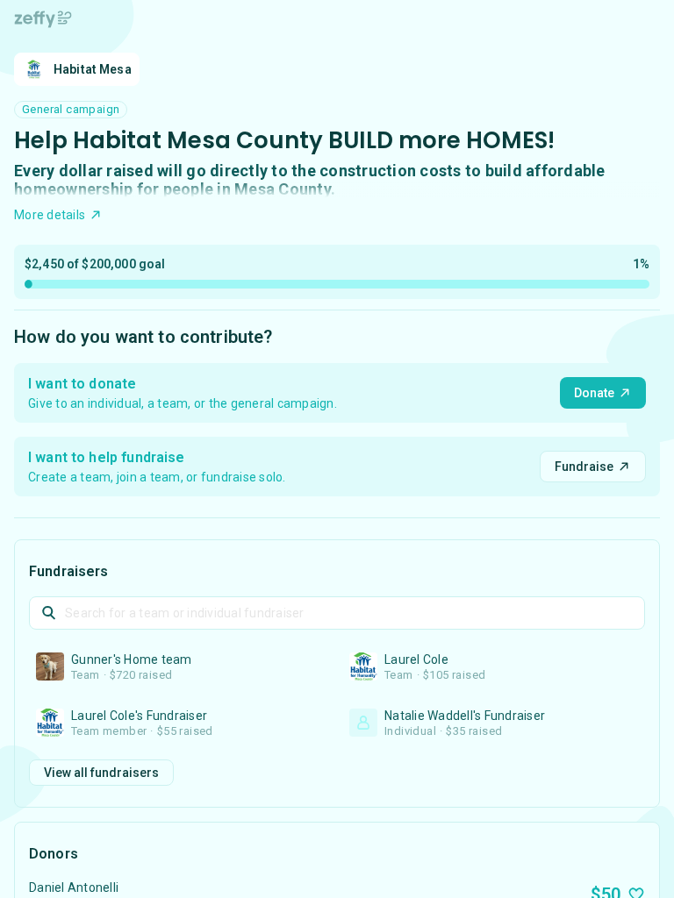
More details (49, 215)
